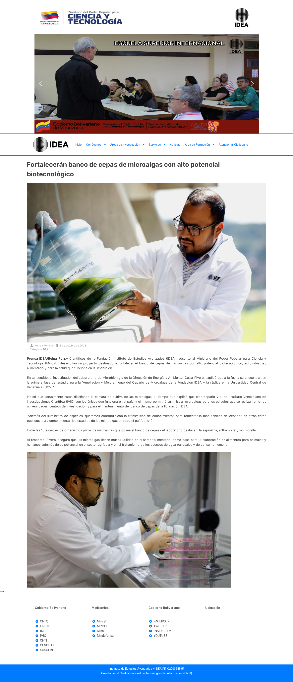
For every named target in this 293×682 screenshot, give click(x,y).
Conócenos (93, 144)
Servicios (155, 144)
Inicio (78, 144)
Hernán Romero (43, 345)
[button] (40, 83)
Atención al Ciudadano (233, 144)
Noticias (175, 144)
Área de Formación (197, 144)
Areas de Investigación (125, 144)
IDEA (45, 349)
